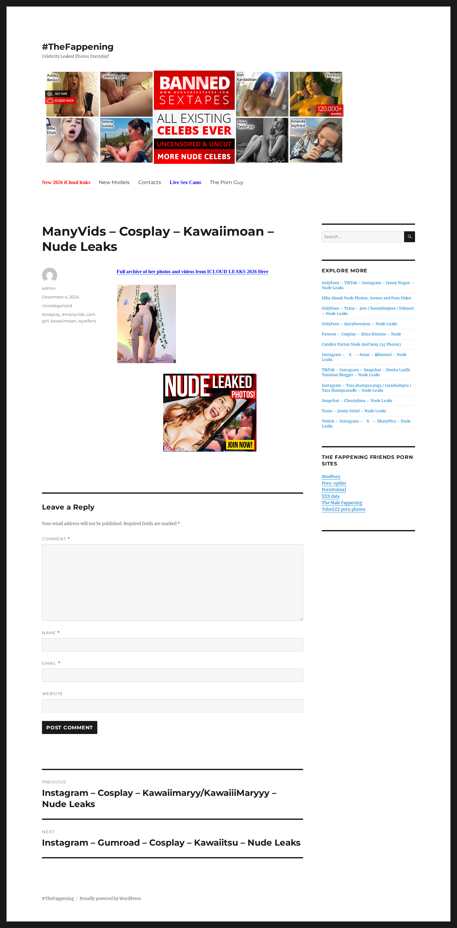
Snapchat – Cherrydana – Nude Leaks (357, 400)
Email (51, 663)
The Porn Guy (226, 182)
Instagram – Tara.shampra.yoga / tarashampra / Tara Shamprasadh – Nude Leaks (366, 388)
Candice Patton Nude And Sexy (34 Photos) (361, 344)
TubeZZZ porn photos (344, 509)
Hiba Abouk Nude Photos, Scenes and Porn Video (366, 298)
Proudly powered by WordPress (110, 898)
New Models (114, 182)
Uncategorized (57, 305)
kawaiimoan (63, 320)
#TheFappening (78, 46)
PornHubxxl (334, 489)
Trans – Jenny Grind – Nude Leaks (354, 411)
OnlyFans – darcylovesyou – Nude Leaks (359, 323)
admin (49, 288)
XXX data (330, 496)
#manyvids (73, 314)
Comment (56, 539)
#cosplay (51, 314)
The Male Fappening (342, 503)
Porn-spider (334, 483)
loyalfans (87, 320)
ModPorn (331, 476)
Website (52, 693)
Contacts (149, 182)
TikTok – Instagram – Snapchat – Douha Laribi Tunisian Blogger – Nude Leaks (366, 372)
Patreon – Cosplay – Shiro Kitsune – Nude (361, 334)
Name (51, 632)
